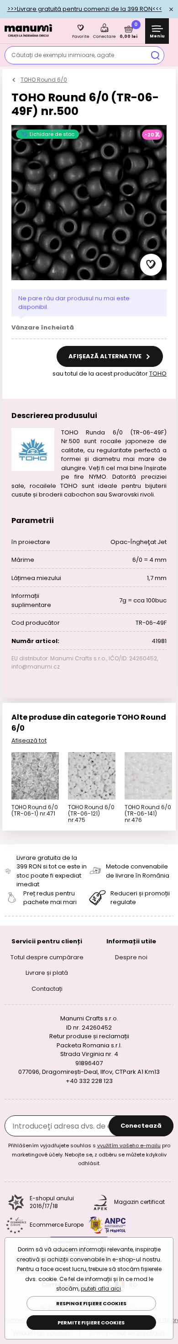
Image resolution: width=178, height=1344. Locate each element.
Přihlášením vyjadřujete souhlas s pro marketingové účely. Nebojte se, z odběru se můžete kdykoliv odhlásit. (89, 1154)
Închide (171, 9)
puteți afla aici (101, 1288)
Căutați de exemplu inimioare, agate (62, 55)
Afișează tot (29, 740)
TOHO (158, 373)
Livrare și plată (47, 972)
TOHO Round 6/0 (44, 80)
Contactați (47, 988)
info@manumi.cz (35, 666)
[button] (151, 265)
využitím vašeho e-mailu (129, 1145)
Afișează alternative (105, 356)
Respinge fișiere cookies (91, 1303)
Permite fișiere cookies (91, 1322)
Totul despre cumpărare (47, 956)
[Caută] (155, 55)
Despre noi (131, 956)
